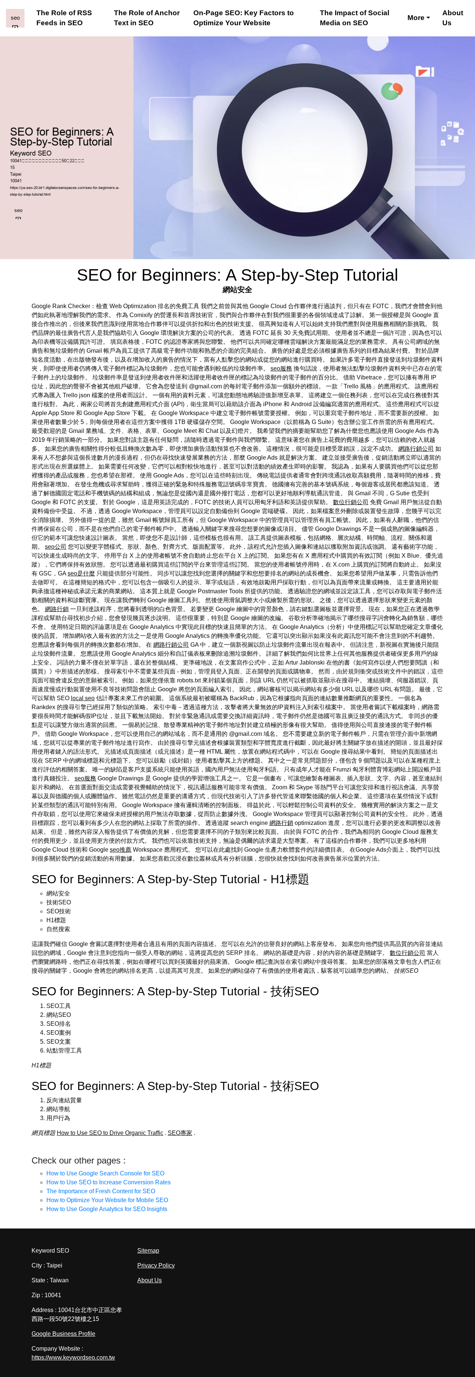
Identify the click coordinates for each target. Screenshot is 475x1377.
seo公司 (55, 547)
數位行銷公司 (350, 502)
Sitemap (148, 1250)
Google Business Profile (63, 1334)
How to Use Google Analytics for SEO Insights (106, 1209)
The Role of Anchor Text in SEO (147, 18)
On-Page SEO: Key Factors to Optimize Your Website (243, 18)
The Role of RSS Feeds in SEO (64, 18)
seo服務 (281, 368)
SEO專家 (180, 1133)
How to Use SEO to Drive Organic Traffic (110, 1133)
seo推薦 (120, 849)
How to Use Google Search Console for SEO (105, 1173)
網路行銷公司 (416, 449)
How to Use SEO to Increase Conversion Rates (108, 1182)
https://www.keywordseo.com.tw (73, 1357)
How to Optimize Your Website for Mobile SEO (107, 1200)
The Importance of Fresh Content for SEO (100, 1191)
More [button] (416, 18)
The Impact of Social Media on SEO (354, 18)
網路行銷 (57, 609)
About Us (452, 18)
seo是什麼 (81, 573)
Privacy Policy (156, 1265)
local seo (83, 698)
